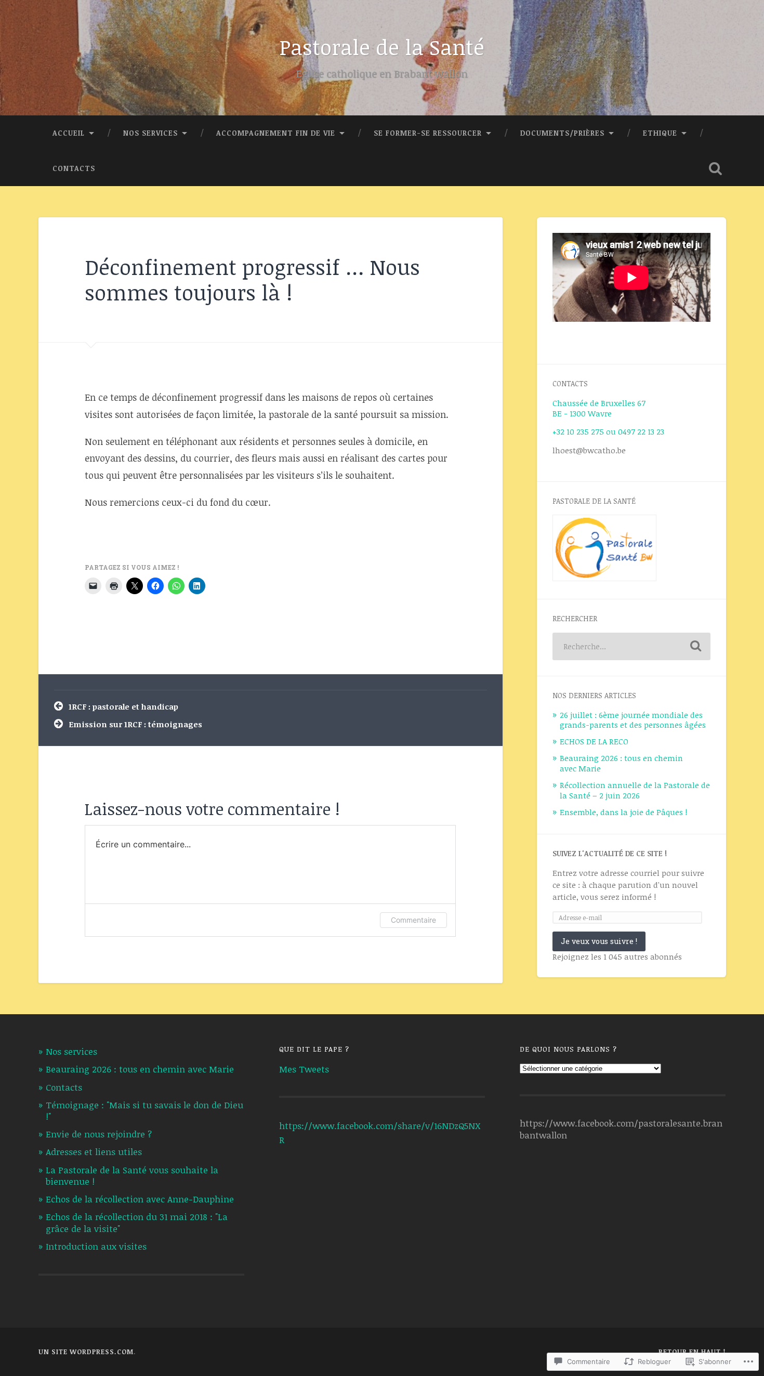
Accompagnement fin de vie (275, 133)
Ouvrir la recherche (715, 168)
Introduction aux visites (96, 1246)
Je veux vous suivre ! (599, 941)
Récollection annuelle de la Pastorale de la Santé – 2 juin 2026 (635, 790)
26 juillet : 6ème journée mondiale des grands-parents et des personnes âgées (633, 720)
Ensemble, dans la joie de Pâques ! (623, 812)
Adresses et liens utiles (94, 1152)
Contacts (73, 168)
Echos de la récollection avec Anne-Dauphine (140, 1199)
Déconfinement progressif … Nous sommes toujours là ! (252, 279)
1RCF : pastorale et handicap (123, 706)
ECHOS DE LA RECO (594, 741)
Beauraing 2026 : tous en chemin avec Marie (621, 763)
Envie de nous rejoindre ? (99, 1134)
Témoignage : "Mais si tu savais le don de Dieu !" (144, 1110)
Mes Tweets (304, 1069)
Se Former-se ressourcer (428, 133)
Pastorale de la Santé (382, 46)
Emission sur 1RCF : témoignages (135, 724)
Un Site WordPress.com (86, 1351)
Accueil (68, 133)
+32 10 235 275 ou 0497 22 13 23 (608, 431)
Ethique (660, 133)
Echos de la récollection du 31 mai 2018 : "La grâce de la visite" (137, 1222)
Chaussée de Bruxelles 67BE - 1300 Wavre (599, 408)
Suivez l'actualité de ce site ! (609, 853)
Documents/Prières (562, 133)
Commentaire (413, 919)
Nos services (150, 133)
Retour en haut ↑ (692, 1351)
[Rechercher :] (631, 646)
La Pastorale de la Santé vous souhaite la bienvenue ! (132, 1175)
